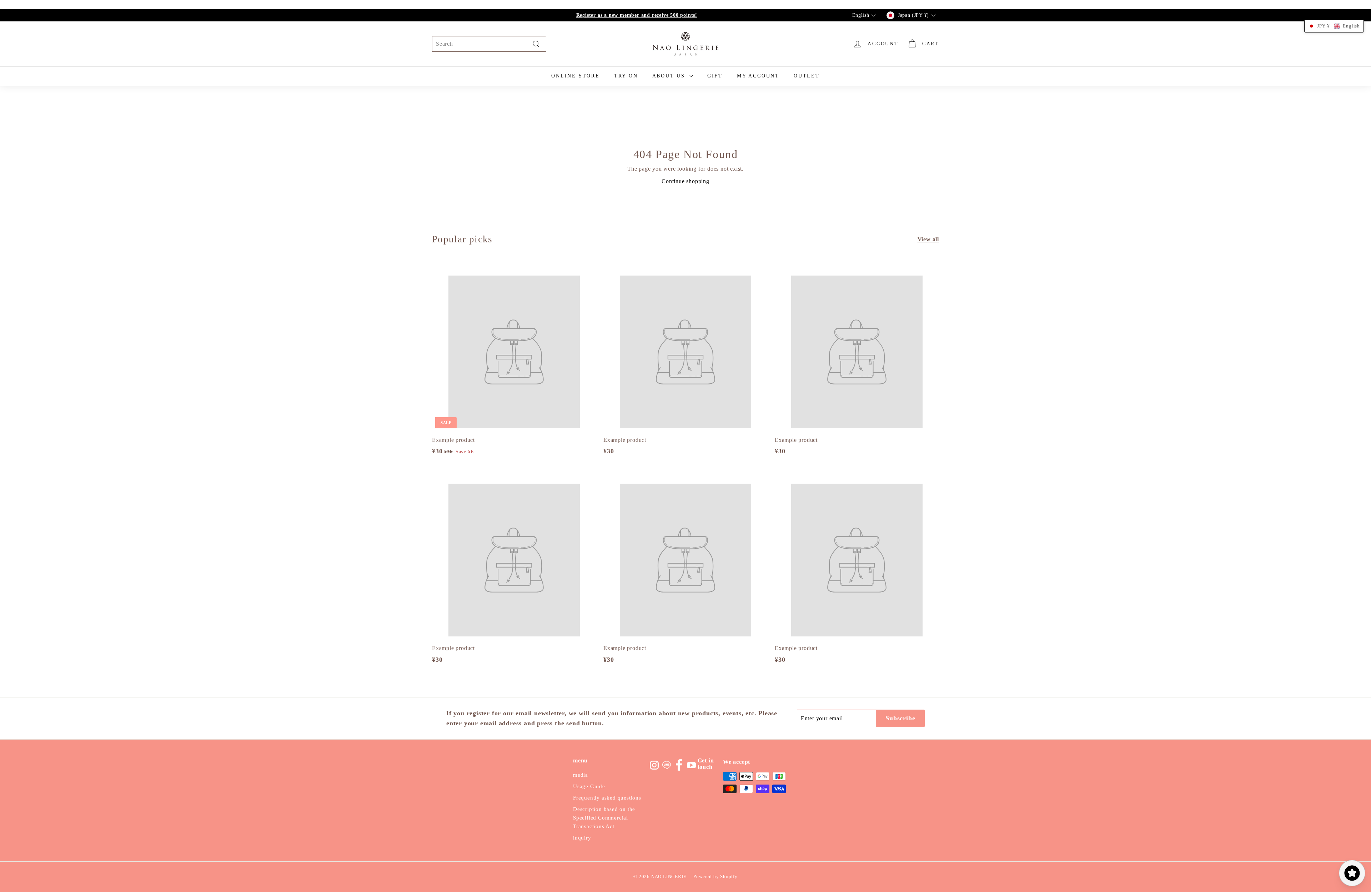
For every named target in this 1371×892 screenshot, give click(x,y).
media (580, 775)
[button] (1334, 26)
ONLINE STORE (575, 76)
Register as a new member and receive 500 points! (636, 15)
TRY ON (626, 76)
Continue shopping (685, 181)
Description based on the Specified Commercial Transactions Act (604, 817)
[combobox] (489, 44)
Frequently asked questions (607, 798)
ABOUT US (670, 76)
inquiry (582, 838)
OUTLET (807, 76)
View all (928, 239)
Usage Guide (589, 786)
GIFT (715, 76)
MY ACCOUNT (758, 76)
